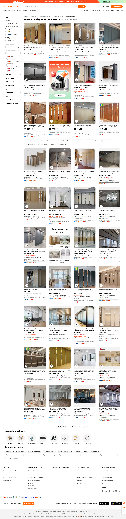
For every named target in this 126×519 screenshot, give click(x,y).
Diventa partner (105, 483)
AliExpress (38, 511)
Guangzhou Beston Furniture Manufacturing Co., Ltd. (35, 53)
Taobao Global (70, 511)
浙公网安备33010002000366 (91, 516)
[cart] (98, 6)
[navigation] (13, 221)
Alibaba (26, 16)
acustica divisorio (107, 140)
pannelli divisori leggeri (50, 455)
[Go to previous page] (58, 426)
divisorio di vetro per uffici (53, 140)
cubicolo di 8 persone (49, 144)
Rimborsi (79, 480)
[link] (124, 502)
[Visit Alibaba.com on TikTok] (120, 491)
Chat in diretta (81, 474)
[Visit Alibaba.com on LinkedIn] (106, 491)
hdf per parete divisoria (92, 140)
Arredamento (33, 16)
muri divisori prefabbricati (91, 455)
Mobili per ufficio (56, 16)
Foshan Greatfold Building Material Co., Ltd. (84, 96)
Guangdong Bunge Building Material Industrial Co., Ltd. (109, 132)
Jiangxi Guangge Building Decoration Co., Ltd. (35, 218)
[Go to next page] (86, 426)
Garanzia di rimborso (33, 474)
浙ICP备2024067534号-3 (106, 516)
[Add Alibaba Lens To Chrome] (28, 503)
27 (82, 426)
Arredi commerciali (45, 16)
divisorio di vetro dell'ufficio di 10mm (73, 140)
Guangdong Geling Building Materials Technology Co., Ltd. (35, 134)
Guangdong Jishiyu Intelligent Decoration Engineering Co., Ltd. (60, 132)
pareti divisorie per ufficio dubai (34, 140)
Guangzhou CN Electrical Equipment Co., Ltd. (109, 182)
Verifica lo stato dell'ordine (108, 477)
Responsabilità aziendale (9, 477)
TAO (76, 511)
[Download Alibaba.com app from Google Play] (117, 503)
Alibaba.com (93, 503)
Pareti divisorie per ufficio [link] (70, 16)
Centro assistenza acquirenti (84, 470)
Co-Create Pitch (7, 474)
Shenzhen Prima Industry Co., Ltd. (83, 179)
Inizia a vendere (105, 474)
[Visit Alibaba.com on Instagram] (113, 491)
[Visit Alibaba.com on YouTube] (116, 491)
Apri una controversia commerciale (86, 477)
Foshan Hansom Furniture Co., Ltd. (83, 134)
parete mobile (62, 144)
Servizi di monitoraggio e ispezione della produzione (38, 484)
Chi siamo (6, 467)
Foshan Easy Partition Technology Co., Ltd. (60, 179)
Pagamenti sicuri (32, 470)
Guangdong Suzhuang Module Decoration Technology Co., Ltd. (109, 53)
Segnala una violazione (83, 487)
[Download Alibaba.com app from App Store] (104, 503)
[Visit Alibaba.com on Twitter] (109, 491)
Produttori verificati (57, 470)
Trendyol (81, 511)
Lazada (63, 511)
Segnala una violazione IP (83, 483)
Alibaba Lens (12, 503)
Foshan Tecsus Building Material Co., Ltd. (35, 93)
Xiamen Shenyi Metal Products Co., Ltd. (59, 296)
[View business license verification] (78, 516)
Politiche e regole (32, 488)
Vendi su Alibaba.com (107, 470)
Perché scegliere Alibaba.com (11, 470)
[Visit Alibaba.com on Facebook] (102, 491)
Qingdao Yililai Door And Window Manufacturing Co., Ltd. (109, 93)
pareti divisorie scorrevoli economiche (70, 455)
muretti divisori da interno (13, 458)
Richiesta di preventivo (58, 474)
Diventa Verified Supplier (108, 480)
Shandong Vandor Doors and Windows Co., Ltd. (60, 55)
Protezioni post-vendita (34, 480)
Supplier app (64, 503)
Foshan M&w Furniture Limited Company (35, 179)
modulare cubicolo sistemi (32, 144)
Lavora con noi (7, 480)
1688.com (45, 511)
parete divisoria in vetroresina (109, 455)
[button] (76, 6)
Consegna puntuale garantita (35, 477)
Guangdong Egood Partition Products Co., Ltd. (84, 55)
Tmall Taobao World (54, 511)
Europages (88, 511)
